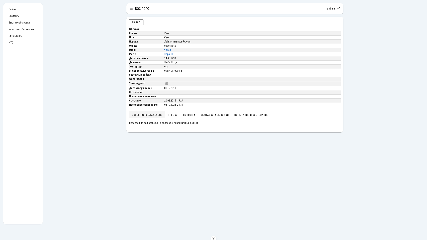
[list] (23, 26)
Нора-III (168, 54)
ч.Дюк (167, 50)
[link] (23, 9)
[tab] (147, 115)
